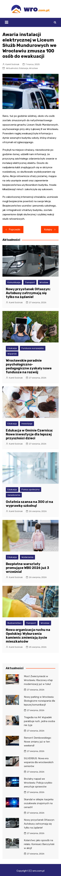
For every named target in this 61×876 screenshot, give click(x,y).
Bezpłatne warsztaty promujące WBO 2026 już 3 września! (27, 568)
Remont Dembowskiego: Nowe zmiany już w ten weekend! (37, 741)
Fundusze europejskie (32, 348)
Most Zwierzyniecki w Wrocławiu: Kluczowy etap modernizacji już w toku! (38, 680)
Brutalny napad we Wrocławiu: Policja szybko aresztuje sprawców (38, 782)
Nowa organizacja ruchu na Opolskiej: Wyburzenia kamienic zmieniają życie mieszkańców (28, 635)
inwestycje (26, 423)
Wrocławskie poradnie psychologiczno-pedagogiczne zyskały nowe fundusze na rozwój (29, 366)
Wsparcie (12, 354)
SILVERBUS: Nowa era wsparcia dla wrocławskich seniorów (39, 762)
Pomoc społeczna (30, 489)
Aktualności (12, 68)
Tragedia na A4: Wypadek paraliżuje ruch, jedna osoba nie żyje (39, 721)
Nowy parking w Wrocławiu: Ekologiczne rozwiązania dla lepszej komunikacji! (39, 700)
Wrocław (33, 68)
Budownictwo (14, 623)
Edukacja (23, 68)
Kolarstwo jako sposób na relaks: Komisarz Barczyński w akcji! (39, 844)
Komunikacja (13, 282)
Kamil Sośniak (12, 64)
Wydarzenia (27, 557)
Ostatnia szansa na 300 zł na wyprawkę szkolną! (29, 504)
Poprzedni (14, 229)
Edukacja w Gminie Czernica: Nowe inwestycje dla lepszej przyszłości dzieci (29, 434)
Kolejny (48, 229)
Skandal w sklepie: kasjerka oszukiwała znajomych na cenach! (38, 803)
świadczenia (13, 495)
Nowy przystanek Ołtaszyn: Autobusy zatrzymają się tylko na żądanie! (28, 293)
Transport (30, 282)
